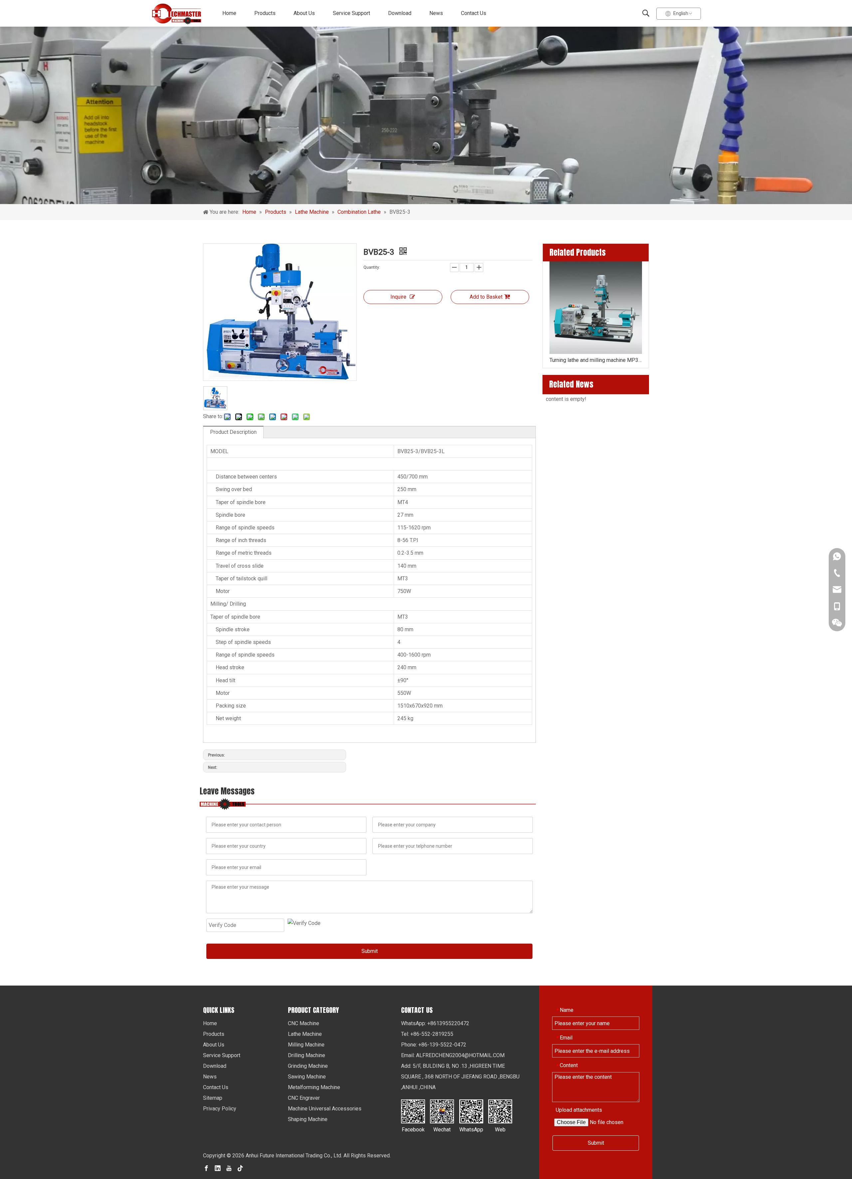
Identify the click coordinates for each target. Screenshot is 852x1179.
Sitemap (212, 1098)
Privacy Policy (219, 1108)
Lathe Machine (305, 1034)
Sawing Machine (307, 1076)
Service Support (351, 13)
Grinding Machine (308, 1066)
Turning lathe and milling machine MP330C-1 (595, 360)
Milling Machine (306, 1044)
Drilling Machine (306, 1055)
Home (229, 13)
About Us (304, 13)
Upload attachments (579, 1110)
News (436, 13)
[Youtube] (229, 1167)
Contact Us (473, 13)
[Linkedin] (217, 1167)
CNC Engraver (304, 1098)
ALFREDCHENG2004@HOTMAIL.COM (460, 1055)
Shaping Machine (307, 1119)
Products (265, 13)
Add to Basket (486, 297)
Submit (369, 951)
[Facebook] (206, 1167)
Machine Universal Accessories (324, 1108)
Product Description (233, 432)
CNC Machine (303, 1023)
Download (399, 13)
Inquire (398, 297)
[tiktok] (240, 1167)
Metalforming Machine (314, 1087)
